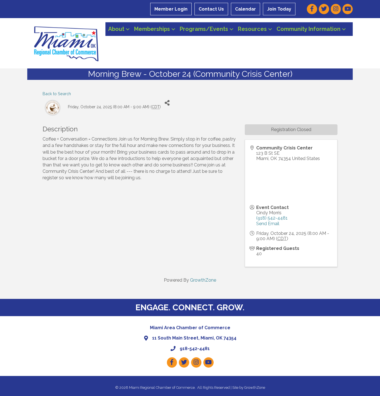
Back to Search (57, 93)
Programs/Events (204, 29)
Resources (252, 29)
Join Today (279, 9)
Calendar (245, 9)
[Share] (167, 103)
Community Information (308, 29)
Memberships (152, 29)
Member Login (170, 9)
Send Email (267, 223)
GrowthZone (203, 280)
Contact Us (211, 9)
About (116, 29)
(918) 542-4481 (272, 218)
